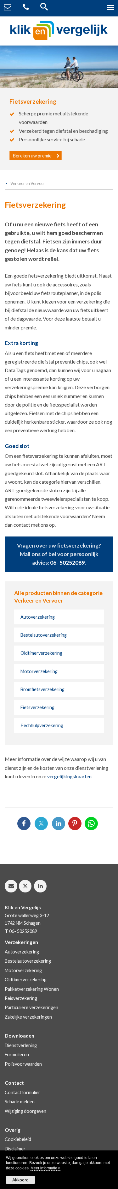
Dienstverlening (21, 1045)
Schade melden (20, 1101)
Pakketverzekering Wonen (32, 989)
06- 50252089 (67, 562)
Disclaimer (15, 1148)
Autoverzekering (37, 617)
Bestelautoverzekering (43, 635)
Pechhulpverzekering (41, 725)
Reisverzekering (21, 998)
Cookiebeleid (18, 1139)
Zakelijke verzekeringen (28, 1017)
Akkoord (20, 1179)
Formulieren (17, 1054)
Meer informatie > (45, 1168)
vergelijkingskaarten (69, 776)
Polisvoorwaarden (23, 1064)
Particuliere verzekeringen (31, 1007)
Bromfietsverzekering (42, 689)
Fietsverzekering (37, 707)
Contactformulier (22, 1092)
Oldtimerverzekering (41, 653)
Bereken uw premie (32, 155)
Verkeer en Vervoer (27, 183)
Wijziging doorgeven (25, 1111)
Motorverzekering (39, 671)
